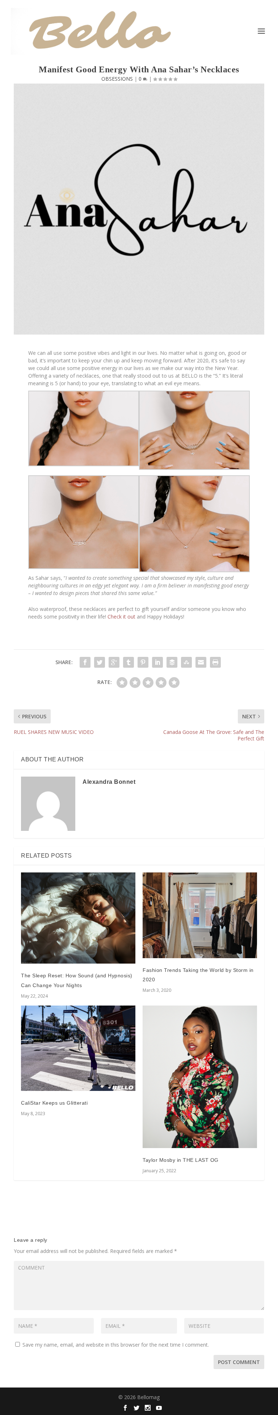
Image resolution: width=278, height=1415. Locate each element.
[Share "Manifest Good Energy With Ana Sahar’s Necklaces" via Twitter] (99, 662)
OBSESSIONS (117, 78)
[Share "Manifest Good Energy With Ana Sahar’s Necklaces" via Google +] (114, 662)
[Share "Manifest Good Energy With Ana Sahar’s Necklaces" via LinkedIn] (157, 662)
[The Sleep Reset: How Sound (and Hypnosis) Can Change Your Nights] (78, 918)
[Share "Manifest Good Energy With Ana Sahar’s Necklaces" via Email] (201, 662)
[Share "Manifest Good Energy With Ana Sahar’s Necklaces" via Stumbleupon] (186, 662)
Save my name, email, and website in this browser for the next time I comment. (115, 1344)
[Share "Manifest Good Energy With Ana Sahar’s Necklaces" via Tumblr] (128, 662)
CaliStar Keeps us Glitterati (54, 1103)
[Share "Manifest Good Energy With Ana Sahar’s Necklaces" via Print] (215, 662)
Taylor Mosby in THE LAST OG (181, 1160)
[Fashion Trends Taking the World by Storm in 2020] (200, 915)
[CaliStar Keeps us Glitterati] (78, 1048)
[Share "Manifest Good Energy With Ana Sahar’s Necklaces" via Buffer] (172, 662)
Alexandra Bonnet (109, 782)
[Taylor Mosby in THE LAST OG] (200, 1077)
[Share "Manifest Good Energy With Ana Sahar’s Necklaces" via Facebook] (85, 662)
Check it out (121, 616)
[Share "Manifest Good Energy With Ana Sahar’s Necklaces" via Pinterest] (143, 662)
